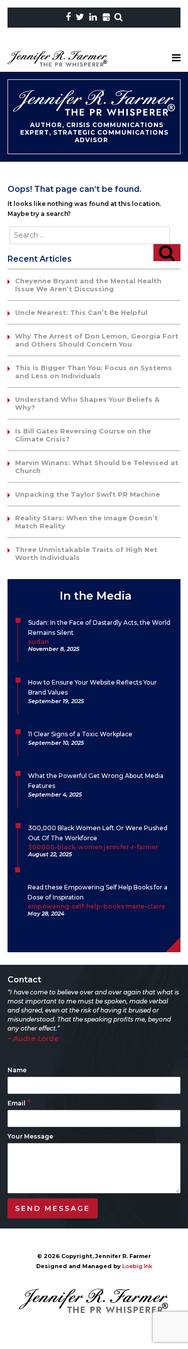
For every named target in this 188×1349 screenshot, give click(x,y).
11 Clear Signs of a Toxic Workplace (80, 734)
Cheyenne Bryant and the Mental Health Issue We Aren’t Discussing (88, 285)
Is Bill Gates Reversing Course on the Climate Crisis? (83, 435)
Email (19, 1103)
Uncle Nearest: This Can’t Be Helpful (81, 312)
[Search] (166, 252)
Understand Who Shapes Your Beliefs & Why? (87, 403)
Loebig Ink (137, 1266)
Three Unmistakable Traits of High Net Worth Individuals (86, 553)
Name (17, 1070)
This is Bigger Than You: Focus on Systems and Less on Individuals (93, 372)
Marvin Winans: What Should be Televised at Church (96, 467)
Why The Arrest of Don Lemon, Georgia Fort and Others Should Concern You (96, 340)
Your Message (30, 1136)
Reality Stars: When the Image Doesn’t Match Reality (86, 522)
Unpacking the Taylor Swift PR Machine (87, 494)
